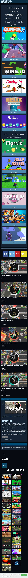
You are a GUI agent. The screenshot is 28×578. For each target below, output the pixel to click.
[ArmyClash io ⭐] (6, 476)
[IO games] (6, 1)
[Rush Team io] (16, 563)
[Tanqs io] (6, 545)
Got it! (24, 575)
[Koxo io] (6, 528)
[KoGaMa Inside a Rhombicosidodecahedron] (16, 522)
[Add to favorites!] (4, 454)
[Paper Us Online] (6, 494)
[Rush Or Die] (16, 528)
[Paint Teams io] (16, 551)
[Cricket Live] (16, 517)
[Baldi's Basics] (6, 482)
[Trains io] (6, 505)
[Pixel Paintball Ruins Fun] (6, 563)
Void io (2, 277)
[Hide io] (6, 540)
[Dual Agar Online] (16, 534)
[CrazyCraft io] (16, 557)
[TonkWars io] (16, 494)
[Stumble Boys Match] (16, 511)
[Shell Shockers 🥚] (16, 476)
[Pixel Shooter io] (6, 551)
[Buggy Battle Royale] (16, 482)
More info (14, 576)
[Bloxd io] (6, 488)
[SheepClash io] (16, 540)
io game (10, 416)
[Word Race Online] (16, 545)
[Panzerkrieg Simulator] (6, 568)
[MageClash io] (16, 499)
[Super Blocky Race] (6, 557)
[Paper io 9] (16, 505)
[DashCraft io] (6, 522)
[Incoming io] (6, 511)
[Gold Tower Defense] (6, 517)
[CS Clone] (6, 499)
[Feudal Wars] (6, 534)
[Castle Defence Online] (16, 488)
